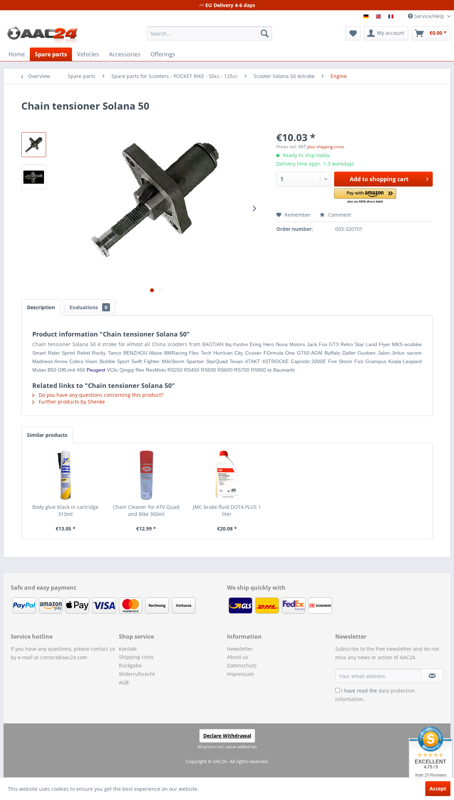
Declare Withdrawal (227, 735)
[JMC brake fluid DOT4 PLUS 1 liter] (227, 475)
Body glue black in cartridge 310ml (65, 510)
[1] (366, 16)
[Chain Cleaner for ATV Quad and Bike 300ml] (146, 475)
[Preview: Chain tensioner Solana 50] (33, 144)
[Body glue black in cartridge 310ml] (66, 475)
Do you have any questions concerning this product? (100, 394)
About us (237, 657)
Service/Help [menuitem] (429, 16)
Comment (339, 214)
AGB (124, 682)
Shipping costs (136, 657)
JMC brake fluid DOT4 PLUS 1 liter (227, 510)
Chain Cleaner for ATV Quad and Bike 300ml (146, 510)
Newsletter (240, 648)
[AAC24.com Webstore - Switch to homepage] (42, 35)
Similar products (47, 435)
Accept (438, 788)
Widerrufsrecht (137, 674)
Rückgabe (130, 665)
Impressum (240, 674)
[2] (379, 16)
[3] (391, 16)
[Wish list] (353, 33)
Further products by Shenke (71, 401)
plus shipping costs (325, 147)
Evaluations (88, 307)
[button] (365, 196)
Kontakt (128, 648)
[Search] (264, 33)
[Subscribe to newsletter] (432, 676)
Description (41, 307)
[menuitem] (209, 33)
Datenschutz (242, 665)
